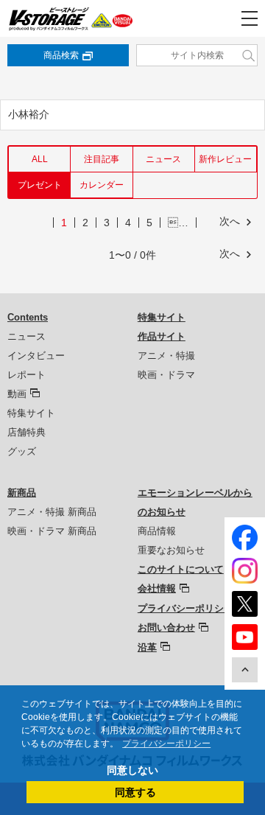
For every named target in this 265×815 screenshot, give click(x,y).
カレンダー (102, 185)
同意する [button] (135, 792)
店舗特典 (26, 432)
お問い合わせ (166, 627)
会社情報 (157, 588)
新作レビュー (225, 159)
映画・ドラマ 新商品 (51, 530)
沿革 (147, 647)
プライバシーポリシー (185, 608)
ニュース (163, 159)
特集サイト (31, 413)
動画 (16, 393)
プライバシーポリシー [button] (166, 743)
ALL (40, 159)
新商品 (21, 492)
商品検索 (61, 55)
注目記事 (101, 159)
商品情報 (157, 530)
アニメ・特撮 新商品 (51, 511)
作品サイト (162, 336)
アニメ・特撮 (166, 355)
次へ (229, 221)
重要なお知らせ (171, 550)
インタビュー (36, 355)
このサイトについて (181, 569)
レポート (26, 374)
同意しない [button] (132, 770)
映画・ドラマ (166, 374)
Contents (27, 317)
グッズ (21, 451)
